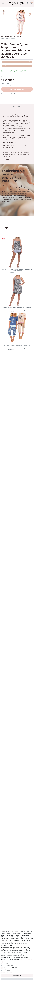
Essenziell (6, 962)
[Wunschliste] (6, 3)
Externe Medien (8, 965)
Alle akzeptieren (17, 975)
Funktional (7, 970)
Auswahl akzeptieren (17, 979)
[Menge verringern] (6, 76)
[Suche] (27, 3)
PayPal (5, 969)
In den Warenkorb (17, 89)
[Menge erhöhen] (6, 74)
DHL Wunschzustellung (10, 967)
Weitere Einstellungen (7, 972)
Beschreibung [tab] (17, 106)
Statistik (6, 963)
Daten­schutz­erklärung (26, 959)
